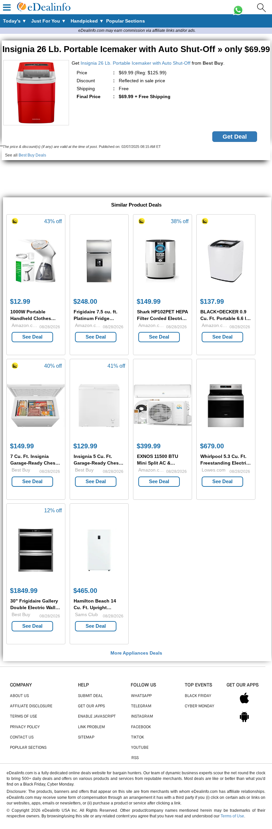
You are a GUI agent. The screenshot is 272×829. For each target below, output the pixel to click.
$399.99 (149, 446)
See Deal (32, 337)
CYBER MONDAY (199, 706)
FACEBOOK (141, 727)
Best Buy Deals (32, 155)
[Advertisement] (136, 175)
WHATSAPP (141, 696)
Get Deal (235, 136)
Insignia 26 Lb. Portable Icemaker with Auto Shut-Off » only (136, 49)
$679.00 (212, 446)
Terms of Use (232, 816)
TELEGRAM (141, 706)
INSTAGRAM (142, 717)
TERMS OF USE (23, 717)
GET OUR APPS (91, 706)
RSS (135, 758)
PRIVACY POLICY (25, 727)
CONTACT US (22, 737)
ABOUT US (19, 696)
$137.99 (212, 301)
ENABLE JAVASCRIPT (97, 717)
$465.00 (85, 590)
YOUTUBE (140, 748)
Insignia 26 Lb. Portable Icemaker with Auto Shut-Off (135, 63)
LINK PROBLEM (91, 727)
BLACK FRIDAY (198, 696)
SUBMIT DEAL (90, 696)
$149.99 (149, 301)
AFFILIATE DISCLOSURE (31, 706)
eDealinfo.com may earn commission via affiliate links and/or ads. (137, 30)
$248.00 (85, 301)
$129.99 (85, 446)
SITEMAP (86, 737)
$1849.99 (23, 590)
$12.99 (20, 301)
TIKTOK (137, 737)
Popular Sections (28, 748)
